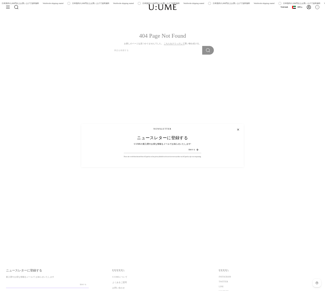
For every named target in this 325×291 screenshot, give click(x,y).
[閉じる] (238, 129)
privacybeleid (159, 156)
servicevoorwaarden (173, 156)
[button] (16, 7)
